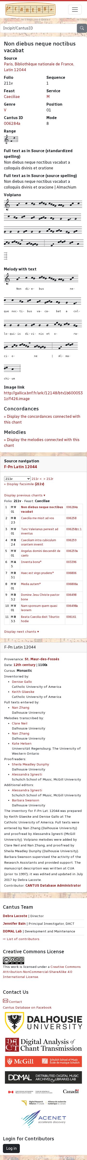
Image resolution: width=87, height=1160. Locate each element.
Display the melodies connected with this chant (42, 442)
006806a (72, 584)
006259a (72, 551)
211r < (37, 479)
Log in (11, 1148)
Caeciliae (12, 96)
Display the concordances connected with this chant (42, 419)
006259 (71, 540)
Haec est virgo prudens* (37, 573)
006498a (72, 606)
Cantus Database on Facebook (27, 1007)
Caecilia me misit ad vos (37, 518)
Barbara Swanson (25, 800)
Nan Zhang (20, 708)
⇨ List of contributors (21, 939)
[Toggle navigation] (75, 9)
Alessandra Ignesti (27, 774)
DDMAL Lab (12, 931)
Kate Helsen (21, 743)
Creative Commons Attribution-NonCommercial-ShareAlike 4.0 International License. (42, 972)
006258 (71, 518)
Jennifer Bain (15, 924)
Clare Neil (19, 723)
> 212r (48, 479)
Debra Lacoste (15, 916)
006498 (71, 595)
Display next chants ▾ (21, 632)
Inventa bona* (31, 562)
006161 (71, 617)
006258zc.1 (74, 529)
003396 (71, 562)
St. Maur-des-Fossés (42, 659)
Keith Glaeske (23, 692)
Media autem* (31, 584)
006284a (12, 123)
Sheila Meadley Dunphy (30, 764)
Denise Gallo (22, 682)
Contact (15, 1002)
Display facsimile (25, 484)
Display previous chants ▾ (24, 495)
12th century (24, 665)
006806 (71, 573)
